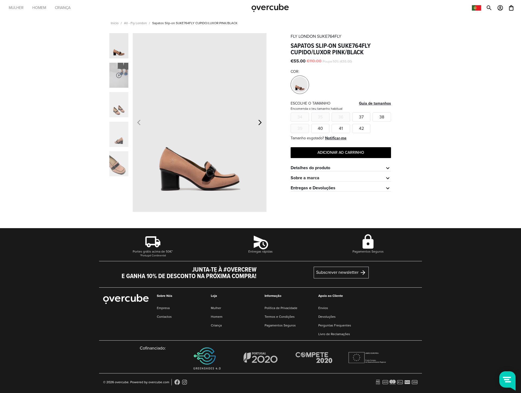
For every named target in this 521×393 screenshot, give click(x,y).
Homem (217, 317)
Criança (216, 325)
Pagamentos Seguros (280, 325)
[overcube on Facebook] (177, 382)
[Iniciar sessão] (500, 7)
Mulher (216, 308)
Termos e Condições (280, 317)
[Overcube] (270, 7)
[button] (260, 122)
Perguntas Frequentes (334, 325)
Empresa (163, 308)
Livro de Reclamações (334, 334)
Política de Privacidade (281, 308)
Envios (323, 308)
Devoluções (327, 317)
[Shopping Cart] (511, 7)
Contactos (164, 317)
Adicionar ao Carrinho (340, 152)
